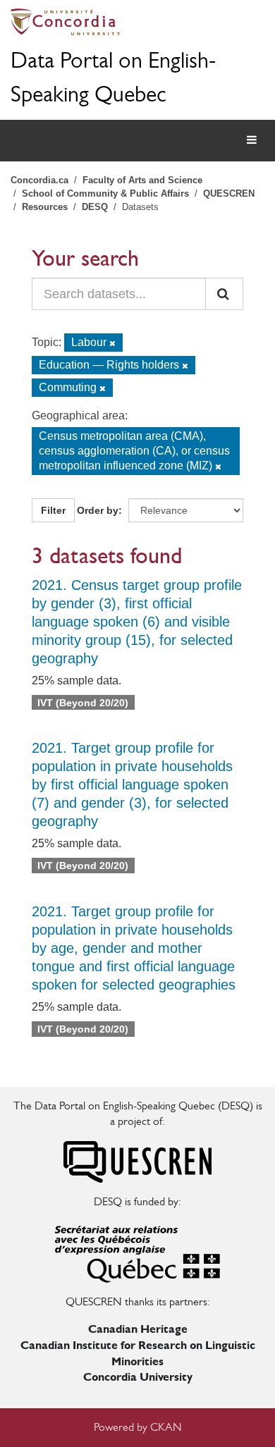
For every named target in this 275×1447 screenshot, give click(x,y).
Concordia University (137, 1377)
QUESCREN (229, 193)
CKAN (166, 1427)
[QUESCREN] (137, 1160)
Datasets (140, 207)
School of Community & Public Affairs (105, 193)
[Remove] (112, 343)
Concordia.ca (39, 180)
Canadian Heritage (138, 1329)
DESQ (95, 207)
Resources (45, 207)
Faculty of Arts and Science (142, 180)
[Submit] (224, 294)
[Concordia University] (137, 21)
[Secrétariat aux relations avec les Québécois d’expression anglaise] (137, 1250)
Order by (97, 510)
